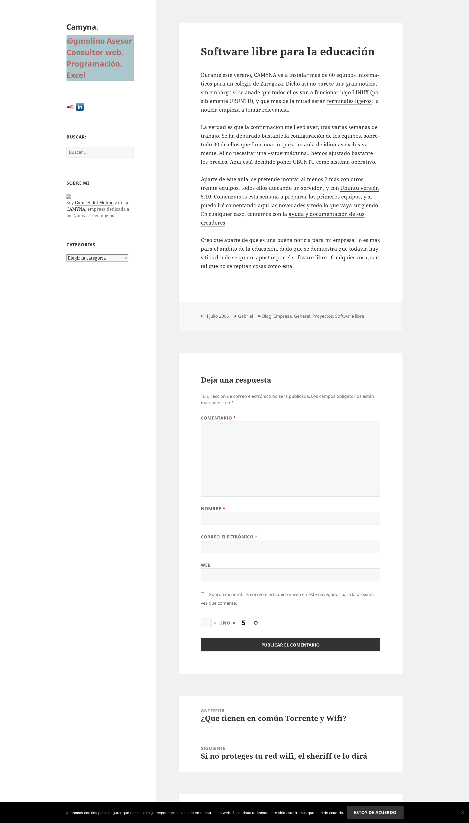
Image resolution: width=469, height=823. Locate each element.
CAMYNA (75, 209)
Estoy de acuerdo (375, 812)
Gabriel (245, 316)
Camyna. (82, 27)
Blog (266, 316)
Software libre (349, 316)
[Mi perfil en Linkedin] (80, 106)
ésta (287, 266)
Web (206, 565)
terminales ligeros (349, 101)
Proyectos (322, 316)
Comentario (218, 418)
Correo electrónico (229, 537)
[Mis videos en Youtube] (70, 106)
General (302, 316)
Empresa (283, 316)
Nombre (213, 509)
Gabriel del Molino (94, 203)
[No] (462, 812)
